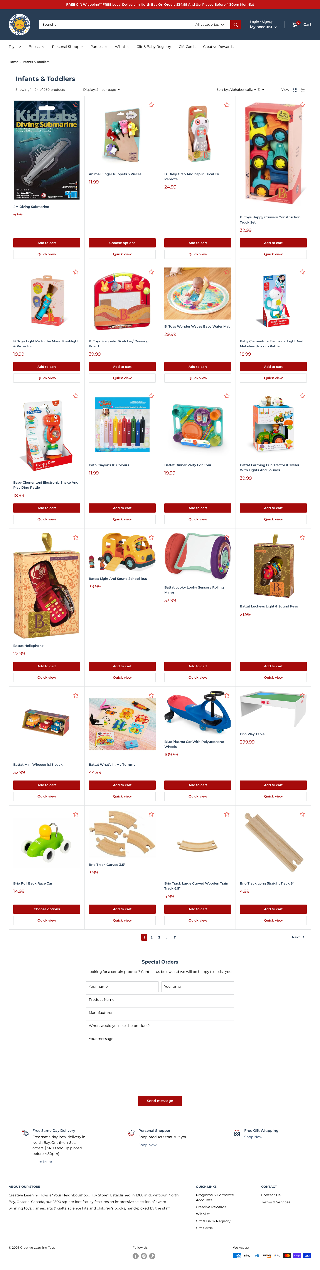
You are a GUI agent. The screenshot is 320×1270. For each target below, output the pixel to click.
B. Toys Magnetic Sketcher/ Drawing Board (118, 343)
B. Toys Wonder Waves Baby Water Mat (197, 326)
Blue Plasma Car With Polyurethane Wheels (194, 744)
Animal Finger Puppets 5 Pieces (115, 174)
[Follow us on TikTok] (152, 1256)
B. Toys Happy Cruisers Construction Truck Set (270, 219)
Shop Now (147, 1145)
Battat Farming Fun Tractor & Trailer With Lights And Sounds (269, 467)
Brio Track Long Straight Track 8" (267, 883)
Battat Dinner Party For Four (187, 465)
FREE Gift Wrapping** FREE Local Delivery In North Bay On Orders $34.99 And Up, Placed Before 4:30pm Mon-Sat (160, 4)
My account (261, 27)
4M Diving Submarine (31, 207)
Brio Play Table (252, 734)
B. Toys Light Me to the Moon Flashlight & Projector (46, 343)
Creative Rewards (218, 47)
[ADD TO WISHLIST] (75, 104)
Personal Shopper (67, 47)
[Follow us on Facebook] (136, 1256)
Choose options (122, 243)
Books (34, 47)
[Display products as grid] (295, 90)
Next (296, 937)
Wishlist (122, 47)
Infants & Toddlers (35, 62)
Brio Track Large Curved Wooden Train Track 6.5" (196, 885)
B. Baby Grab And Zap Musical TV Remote (191, 176)
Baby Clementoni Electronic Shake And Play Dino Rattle (45, 484)
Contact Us (271, 1195)
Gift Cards (187, 47)
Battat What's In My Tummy (112, 764)
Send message (160, 1101)
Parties (97, 47)
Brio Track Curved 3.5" (107, 865)
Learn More (42, 1162)
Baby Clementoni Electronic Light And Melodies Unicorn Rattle (271, 343)
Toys (12, 47)
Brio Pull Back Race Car (32, 883)
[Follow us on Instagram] (144, 1256)
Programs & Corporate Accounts (215, 1197)
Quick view (46, 254)
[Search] (235, 24)
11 (175, 937)
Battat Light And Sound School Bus (118, 579)
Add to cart (46, 243)
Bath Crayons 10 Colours (109, 465)
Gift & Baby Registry (153, 47)
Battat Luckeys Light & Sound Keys (269, 606)
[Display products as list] (303, 90)
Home (13, 62)
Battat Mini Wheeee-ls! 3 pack (38, 764)
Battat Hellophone (28, 646)
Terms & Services (275, 1202)
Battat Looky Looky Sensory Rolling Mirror (194, 589)
